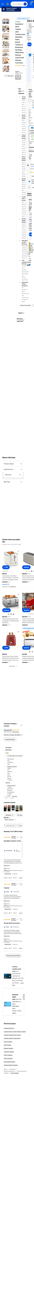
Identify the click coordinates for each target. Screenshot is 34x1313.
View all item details (25, 305)
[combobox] (19, 4)
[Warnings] (21, 481)
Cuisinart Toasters (9, 1051)
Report (20, 877)
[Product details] (21, 463)
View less (14, 796)
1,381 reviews (15, 732)
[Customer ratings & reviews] (21, 724)
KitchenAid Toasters (9, 1061)
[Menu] (3, 4)
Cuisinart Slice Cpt (9, 1028)
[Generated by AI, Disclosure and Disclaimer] (11, 798)
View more (12, 666)
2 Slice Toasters (8, 1055)
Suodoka (17, 21)
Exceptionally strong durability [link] (16, 755)
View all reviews (10, 739)
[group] (23, 65)
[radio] (18, 77)
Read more (7, 865)
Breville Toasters (8, 1048)
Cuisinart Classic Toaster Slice (12, 1038)
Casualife (31, 219)
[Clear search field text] (23, 4)
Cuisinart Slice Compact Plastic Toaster (15, 1031)
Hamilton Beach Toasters (11, 1065)
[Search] (25, 4)
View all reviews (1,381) (13, 955)
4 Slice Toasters (8, 1058)
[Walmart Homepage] (7, 4)
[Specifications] (21, 469)
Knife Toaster (7, 1045)
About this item (8, 457)
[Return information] (28, 41)
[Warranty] (20, 474)
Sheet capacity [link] (11, 785)
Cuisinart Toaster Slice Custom (12, 1035)
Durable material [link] (12, 766)
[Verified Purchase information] (17, 837)
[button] (19, 91)
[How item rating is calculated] (22, 735)
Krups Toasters (8, 1041)
